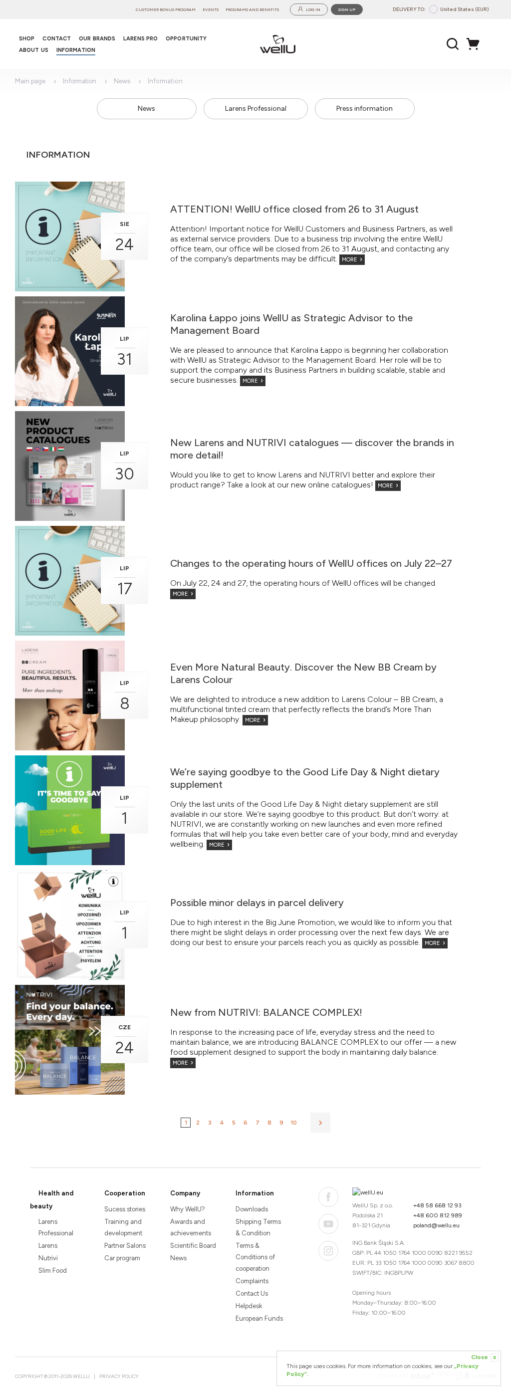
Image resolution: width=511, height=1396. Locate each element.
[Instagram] (328, 1251)
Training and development (123, 1227)
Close (483, 1357)
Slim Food (52, 1270)
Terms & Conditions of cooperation (255, 1257)
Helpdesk (249, 1306)
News (122, 81)
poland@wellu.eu (436, 1225)
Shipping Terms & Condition (258, 1227)
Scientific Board (193, 1245)
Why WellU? (187, 1209)
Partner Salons (125, 1245)
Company (185, 1193)
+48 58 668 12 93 (437, 1205)
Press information (364, 108)
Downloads (252, 1209)
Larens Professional (255, 108)
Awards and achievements (190, 1227)
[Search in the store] (453, 44)
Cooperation (124, 1193)
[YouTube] (328, 1224)
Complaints (252, 1281)
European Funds (259, 1318)
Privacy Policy (119, 1376)
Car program (122, 1258)
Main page (30, 81)
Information (79, 81)
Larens (47, 1245)
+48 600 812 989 (437, 1215)
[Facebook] (328, 1197)
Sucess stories (124, 1209)
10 (293, 1122)
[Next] (320, 1123)
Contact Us (252, 1293)
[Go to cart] (475, 44)
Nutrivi (48, 1258)
